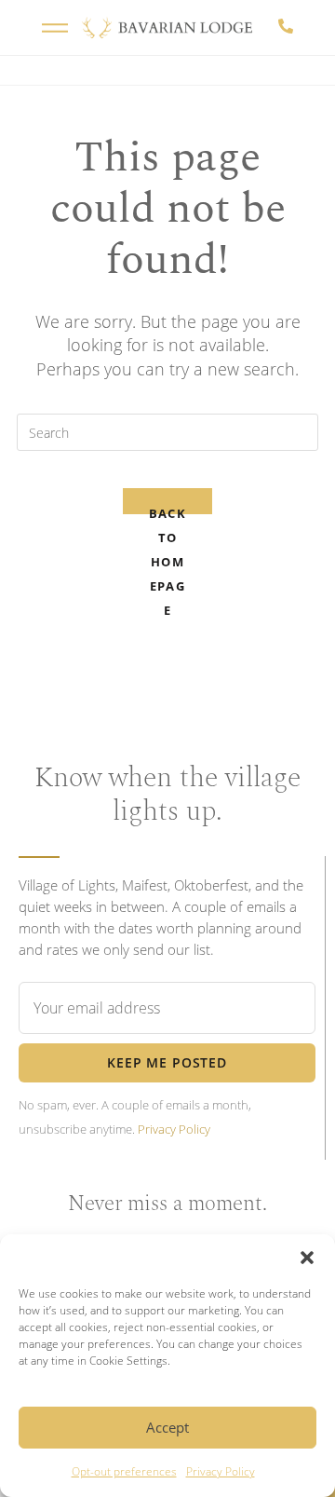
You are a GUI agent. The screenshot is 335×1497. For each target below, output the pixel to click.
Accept (167, 1427)
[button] (307, 1257)
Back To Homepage (167, 509)
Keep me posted (167, 1062)
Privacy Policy (220, 1471)
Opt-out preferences (124, 1471)
